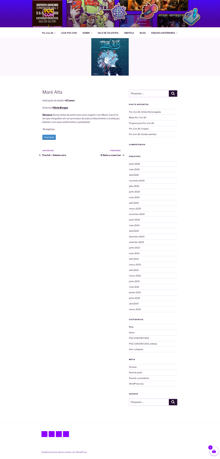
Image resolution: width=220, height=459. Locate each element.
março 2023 (135, 264)
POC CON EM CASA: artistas (143, 343)
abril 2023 (134, 259)
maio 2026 (134, 169)
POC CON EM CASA (139, 338)
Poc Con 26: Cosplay (139, 128)
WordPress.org (136, 383)
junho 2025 (134, 191)
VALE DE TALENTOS (108, 33)
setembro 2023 (136, 242)
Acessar (133, 367)
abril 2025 (134, 203)
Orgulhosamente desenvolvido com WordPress (64, 452)
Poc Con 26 (47, 33)
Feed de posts (135, 372)
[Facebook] (52, 434)
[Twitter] (44, 434)
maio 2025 (134, 197)
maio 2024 (134, 225)
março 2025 (135, 208)
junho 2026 (134, 164)
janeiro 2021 (135, 292)
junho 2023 (134, 247)
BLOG (143, 33)
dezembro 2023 (136, 236)
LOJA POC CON (69, 33)
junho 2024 (134, 219)
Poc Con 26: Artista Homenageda (145, 112)
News (132, 332)
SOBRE (86, 33)
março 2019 (135, 309)
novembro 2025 (137, 180)
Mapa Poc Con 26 (137, 117)
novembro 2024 (137, 214)
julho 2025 (134, 186)
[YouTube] (66, 434)
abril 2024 (134, 231)
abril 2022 (134, 270)
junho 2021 (134, 281)
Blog (131, 327)
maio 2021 (134, 287)
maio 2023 (134, 253)
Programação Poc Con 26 (141, 123)
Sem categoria (136, 349)
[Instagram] (59, 434)
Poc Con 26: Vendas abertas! (142, 134)
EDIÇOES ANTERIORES (163, 33)
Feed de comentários (139, 378)
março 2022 (135, 275)
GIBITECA (129, 33)
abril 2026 (134, 175)
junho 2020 (134, 298)
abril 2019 (134, 303)
